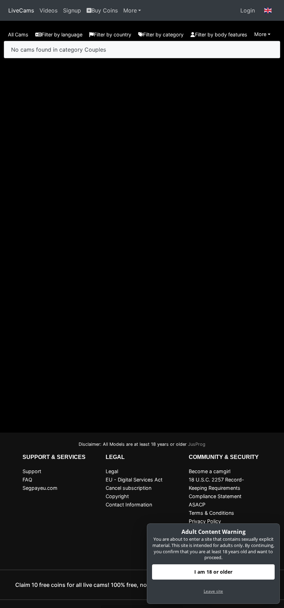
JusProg (196, 444)
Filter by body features (221, 34)
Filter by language (62, 34)
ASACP (197, 504)
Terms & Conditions (211, 513)
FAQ (27, 480)
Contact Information (129, 504)
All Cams (18, 34)
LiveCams (21, 10)
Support (32, 471)
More (130, 10)
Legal (112, 471)
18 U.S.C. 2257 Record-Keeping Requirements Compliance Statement (216, 488)
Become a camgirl (209, 471)
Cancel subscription (128, 488)
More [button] (260, 34)
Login (247, 10)
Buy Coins (104, 10)
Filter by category (163, 34)
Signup (72, 10)
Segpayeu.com (40, 488)
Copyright (117, 496)
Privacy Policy (205, 521)
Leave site (213, 591)
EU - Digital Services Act (134, 480)
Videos (48, 10)
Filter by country (112, 34)
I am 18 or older (213, 571)
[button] (268, 10)
